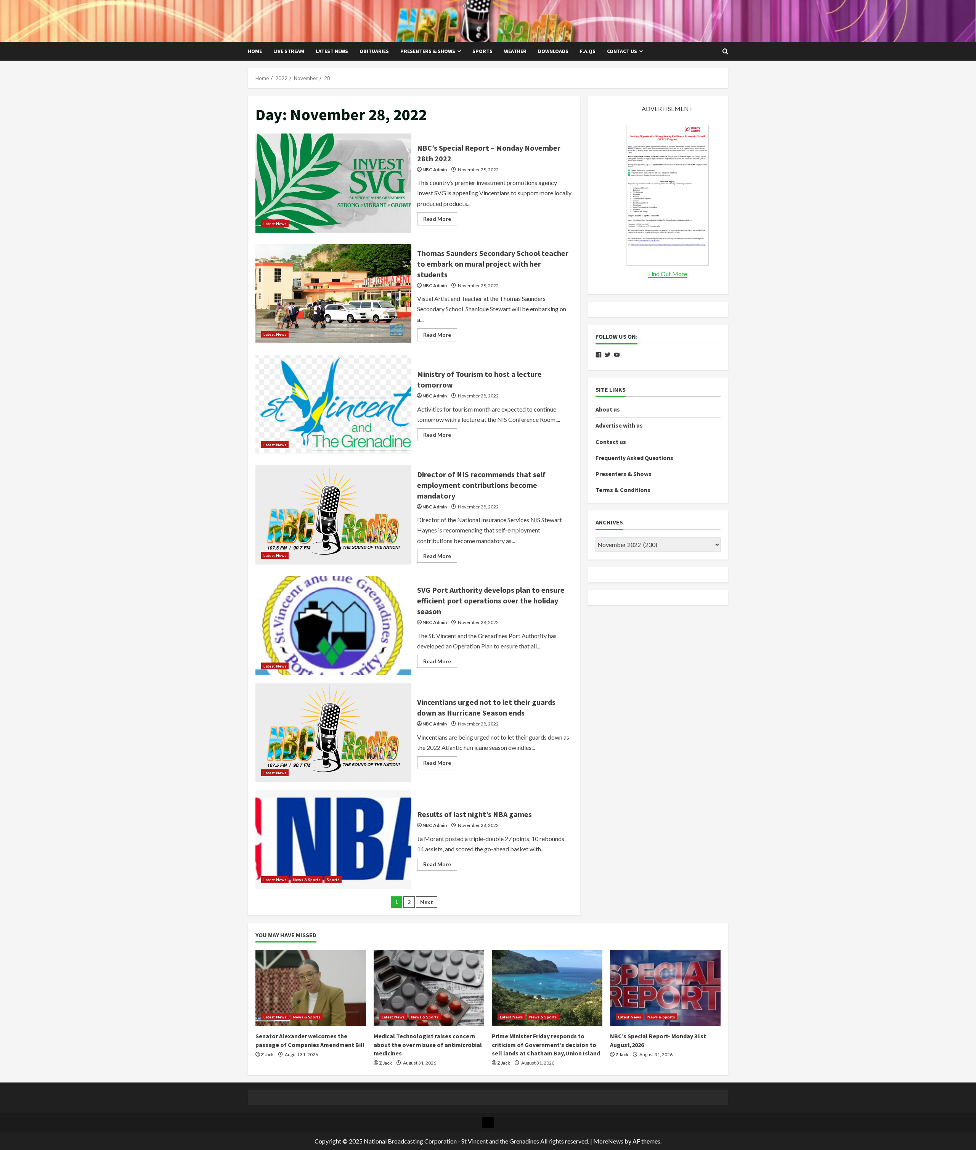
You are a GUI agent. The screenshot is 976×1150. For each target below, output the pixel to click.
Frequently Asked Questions (634, 458)
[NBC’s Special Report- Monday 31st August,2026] (665, 988)
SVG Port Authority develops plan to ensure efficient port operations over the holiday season (333, 625)
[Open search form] (725, 51)
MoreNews (608, 1141)
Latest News (332, 51)
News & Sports (306, 879)
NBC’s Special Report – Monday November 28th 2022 (333, 183)
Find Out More (667, 273)
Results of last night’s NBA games (333, 839)
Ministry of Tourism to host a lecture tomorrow (333, 404)
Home (255, 51)
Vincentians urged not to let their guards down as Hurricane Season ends (333, 732)
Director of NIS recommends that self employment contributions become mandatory (333, 515)
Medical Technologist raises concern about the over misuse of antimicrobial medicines (428, 1044)
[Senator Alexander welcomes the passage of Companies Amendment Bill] (310, 988)
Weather (515, 51)
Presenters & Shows (427, 51)
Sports (482, 51)
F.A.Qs (588, 51)
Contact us (622, 51)
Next (426, 902)
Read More (440, 220)
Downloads (553, 51)
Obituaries (374, 51)
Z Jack (267, 1054)
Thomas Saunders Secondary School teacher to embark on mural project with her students (333, 293)
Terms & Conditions (623, 490)
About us (608, 409)
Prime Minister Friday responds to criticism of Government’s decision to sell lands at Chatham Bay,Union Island (546, 1044)
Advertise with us (619, 425)
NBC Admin (434, 169)
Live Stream (288, 51)
